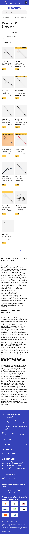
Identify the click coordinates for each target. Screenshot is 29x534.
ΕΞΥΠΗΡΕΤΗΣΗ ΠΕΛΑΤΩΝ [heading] (9, 445)
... (11, 17)
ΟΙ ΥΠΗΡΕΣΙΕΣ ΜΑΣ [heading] (7, 455)
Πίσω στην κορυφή (13, 250)
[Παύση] (26, 2)
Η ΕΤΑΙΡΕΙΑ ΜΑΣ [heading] (6, 450)
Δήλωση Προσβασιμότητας (9, 528)
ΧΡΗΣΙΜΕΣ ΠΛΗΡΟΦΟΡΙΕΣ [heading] (9, 459)
